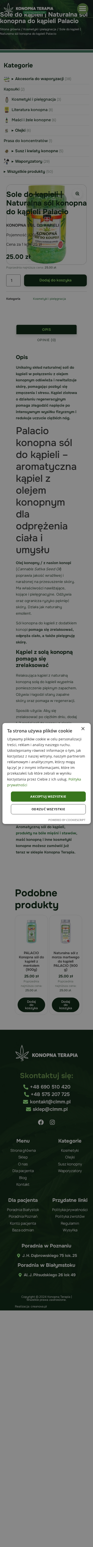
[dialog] (46, 773)
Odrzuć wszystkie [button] (48, 809)
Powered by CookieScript (66, 820)
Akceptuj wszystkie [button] (48, 796)
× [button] (83, 729)
